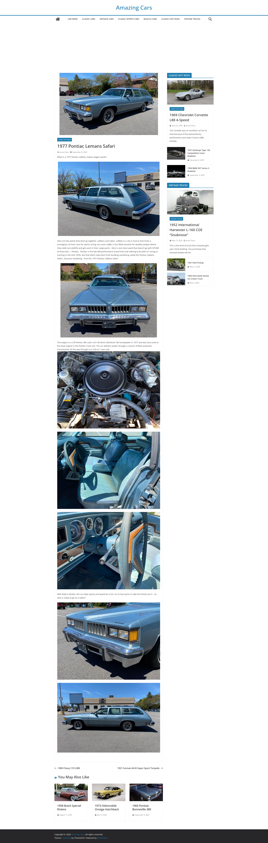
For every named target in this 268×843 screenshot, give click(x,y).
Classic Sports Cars (128, 19)
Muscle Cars (150, 19)
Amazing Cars (134, 7)
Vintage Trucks (192, 19)
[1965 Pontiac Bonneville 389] (146, 785)
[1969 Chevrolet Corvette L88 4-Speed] (190, 92)
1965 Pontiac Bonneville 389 (141, 807)
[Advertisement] (134, 51)
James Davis (64, 152)
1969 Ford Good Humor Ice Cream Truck (198, 277)
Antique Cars (107, 19)
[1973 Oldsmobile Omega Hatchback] (108, 785)
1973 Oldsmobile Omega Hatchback (107, 807)
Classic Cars (88, 19)
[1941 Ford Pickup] (176, 264)
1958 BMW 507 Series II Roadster (198, 169)
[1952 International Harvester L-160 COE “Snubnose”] (190, 202)
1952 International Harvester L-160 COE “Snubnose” (186, 229)
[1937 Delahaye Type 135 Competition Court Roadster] (176, 155)
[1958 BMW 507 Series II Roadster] (176, 171)
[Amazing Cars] (57, 19)
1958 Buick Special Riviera (69, 807)
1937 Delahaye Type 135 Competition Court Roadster (198, 153)
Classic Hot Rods (170, 19)
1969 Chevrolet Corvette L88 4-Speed (189, 117)
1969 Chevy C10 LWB (69, 768)
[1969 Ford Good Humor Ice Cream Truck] (176, 279)
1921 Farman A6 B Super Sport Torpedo (138, 768)
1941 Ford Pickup (195, 262)
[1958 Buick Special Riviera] (71, 785)
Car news (73, 19)
